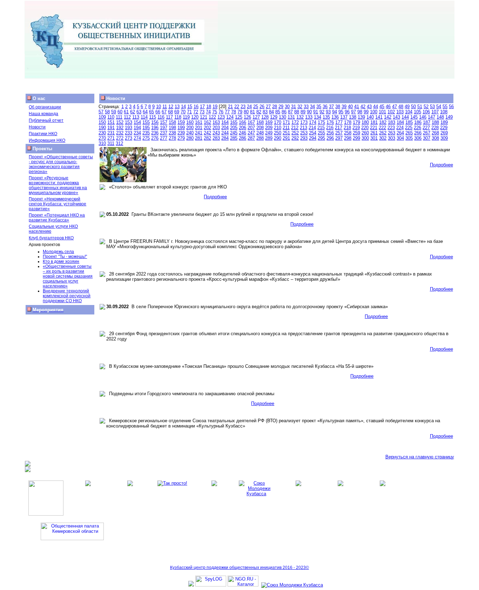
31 (293, 106)
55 (445, 106)
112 (127, 117)
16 (196, 106)
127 (256, 117)
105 (417, 111)
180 (365, 122)
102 (391, 111)
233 (128, 132)
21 (230, 106)
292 (295, 138)
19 (214, 106)
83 (265, 111)
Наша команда (43, 113)
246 (242, 132)
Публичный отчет (46, 120)
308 (435, 138)
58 (107, 111)
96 (347, 111)
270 (102, 138)
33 (306, 106)
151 (111, 122)
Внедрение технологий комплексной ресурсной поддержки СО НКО (66, 296)
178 (347, 122)
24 (249, 106)
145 (414, 117)
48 (400, 106)
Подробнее (441, 164)
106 (426, 111)
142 (387, 117)
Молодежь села (58, 251)
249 (268, 132)
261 (374, 132)
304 (400, 138)
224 (400, 127)
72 (195, 111)
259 (356, 132)
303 (391, 138)
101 (382, 111)
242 (207, 132)
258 (347, 132)
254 (312, 132)
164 (225, 122)
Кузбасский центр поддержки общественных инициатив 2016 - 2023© (239, 567)
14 (183, 106)
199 (181, 127)
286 (242, 138)
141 (379, 117)
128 (265, 117)
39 (344, 106)
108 (443, 111)
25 (255, 106)
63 (138, 111)
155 (146, 122)
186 (417, 122)
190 (102, 127)
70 (183, 111)
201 (198, 127)
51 (419, 106)
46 (388, 106)
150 (102, 122)
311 (110, 143)
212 (294, 127)
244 (225, 132)
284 (225, 138)
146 (422, 117)
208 (260, 127)
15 (189, 106)
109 (102, 117)
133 (308, 117)
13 (177, 106)
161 (198, 122)
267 (426, 132)
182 (382, 122)
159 (181, 122)
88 (296, 111)
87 (290, 111)
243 (216, 132)
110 (110, 117)
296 (330, 138)
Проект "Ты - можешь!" (65, 256)
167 (251, 122)
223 (391, 127)
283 (216, 138)
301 (374, 138)
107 (435, 111)
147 (431, 117)
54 (438, 106)
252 (295, 132)
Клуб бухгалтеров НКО (51, 238)
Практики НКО (43, 133)
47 (394, 106)
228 (435, 127)
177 (339, 122)
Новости (37, 127)
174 (312, 122)
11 (164, 106)
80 (246, 111)
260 (365, 132)
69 (176, 111)
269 (444, 132)
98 (359, 111)
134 (317, 117)
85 (277, 111)
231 (111, 132)
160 (190, 122)
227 (426, 127)
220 (365, 127)
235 (146, 132)
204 (225, 127)
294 (312, 138)
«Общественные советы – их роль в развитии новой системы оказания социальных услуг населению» (68, 276)
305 (409, 138)
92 (321, 111)
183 (391, 122)
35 (318, 106)
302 (382, 138)
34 (312, 106)
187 (426, 122)
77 (227, 111)
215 (321, 127)
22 (236, 106)
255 (321, 132)
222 (382, 127)
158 (172, 122)
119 (186, 117)
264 (400, 132)
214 (312, 127)
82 (258, 111)
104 (408, 111)
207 (251, 127)
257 (339, 132)
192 (119, 127)
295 (321, 138)
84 (271, 111)
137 (344, 117)
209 (268, 127)
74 (208, 111)
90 (309, 111)
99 (366, 111)
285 (233, 138)
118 (177, 117)
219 (356, 127)
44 (375, 106)
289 (268, 138)
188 (435, 122)
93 (328, 111)
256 (330, 132)
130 (282, 117)
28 (274, 106)
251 (286, 132)
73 (202, 111)
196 (154, 127)
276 (154, 138)
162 (207, 122)
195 (146, 127)
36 (325, 106)
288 (260, 138)
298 (347, 138)
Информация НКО (47, 140)
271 (111, 138)
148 (440, 117)
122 (212, 117)
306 (417, 138)
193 (128, 127)
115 (152, 117)
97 (353, 111)
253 (304, 132)
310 (102, 143)
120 (194, 117)
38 (337, 106)
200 (190, 127)
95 (340, 111)
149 (449, 117)
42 (362, 106)
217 (338, 127)
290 (277, 138)
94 (334, 111)
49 (407, 106)
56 (451, 106)
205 (233, 127)
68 (170, 111)
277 (163, 138)
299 (356, 138)
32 (299, 106)
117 (169, 117)
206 (242, 127)
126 (247, 117)
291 (286, 138)
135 (326, 117)
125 (238, 117)
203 (216, 127)
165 (233, 122)
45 (381, 106)
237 (163, 132)
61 (126, 111)
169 (268, 122)
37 (331, 106)
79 (239, 111)
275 (146, 138)
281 (198, 138)
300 (365, 138)
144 (405, 117)
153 (128, 122)
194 (137, 127)
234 (137, 132)
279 (181, 138)
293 (304, 138)
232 (119, 132)
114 (144, 117)
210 (277, 127)
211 (286, 127)
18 (208, 106)
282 (207, 138)
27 (268, 106)
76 (220, 111)
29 (280, 106)
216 (329, 127)
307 (426, 138)
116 (160, 117)
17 (202, 106)
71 (189, 111)
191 (111, 127)
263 (391, 132)
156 (154, 122)
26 (261, 106)
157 (163, 122)
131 (291, 117)
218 (347, 127)
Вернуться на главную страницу (419, 456)
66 (157, 111)
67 (164, 111)
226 (417, 127)
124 (230, 117)
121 (203, 117)
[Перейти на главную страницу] (121, 76)
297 (339, 138)
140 (370, 117)
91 (315, 111)
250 (277, 132)
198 (172, 127)
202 (207, 127)
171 (286, 122)
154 (137, 122)
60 (119, 111)
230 (102, 132)
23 (243, 106)
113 (135, 117)
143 (396, 117)
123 (221, 117)
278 (172, 138)
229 (443, 127)
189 (444, 122)
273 (128, 138)
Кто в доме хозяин (61, 261)
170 (277, 122)
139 (361, 117)
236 (154, 132)
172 (295, 122)
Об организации (45, 107)
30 (287, 106)
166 (242, 122)
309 (444, 138)
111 (119, 117)
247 (251, 132)
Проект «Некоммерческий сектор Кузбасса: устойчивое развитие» (57, 204)
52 (426, 106)
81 (252, 111)
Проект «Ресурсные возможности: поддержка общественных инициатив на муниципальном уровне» (58, 185)
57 (101, 111)
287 (251, 138)
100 (373, 111)
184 (400, 122)
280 (190, 138)
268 (435, 132)
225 (408, 127)
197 (163, 127)
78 (233, 111)
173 (304, 122)
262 (382, 132)
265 (409, 132)
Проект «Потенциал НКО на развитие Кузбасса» (57, 218)
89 (303, 111)
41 (356, 106)
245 (233, 132)
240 (190, 132)
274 (137, 138)
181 (374, 122)
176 (330, 122)
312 (119, 143)
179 (356, 122)
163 (216, 122)
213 (303, 127)
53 (432, 106)
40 (350, 106)
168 (260, 122)
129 (273, 117)
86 (284, 111)
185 (409, 122)
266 (417, 132)
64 (145, 111)
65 (151, 111)
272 (119, 138)
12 (170, 106)
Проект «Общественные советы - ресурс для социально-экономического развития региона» (61, 164)
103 (400, 111)
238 (172, 132)
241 (198, 132)
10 (158, 106)
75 (214, 111)
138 (352, 117)
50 (413, 106)
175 (321, 122)
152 (119, 122)
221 (373, 127)
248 (260, 132)
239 (181, 132)
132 (300, 117)
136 (335, 117)
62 (132, 111)
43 (369, 106)
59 (113, 111)
